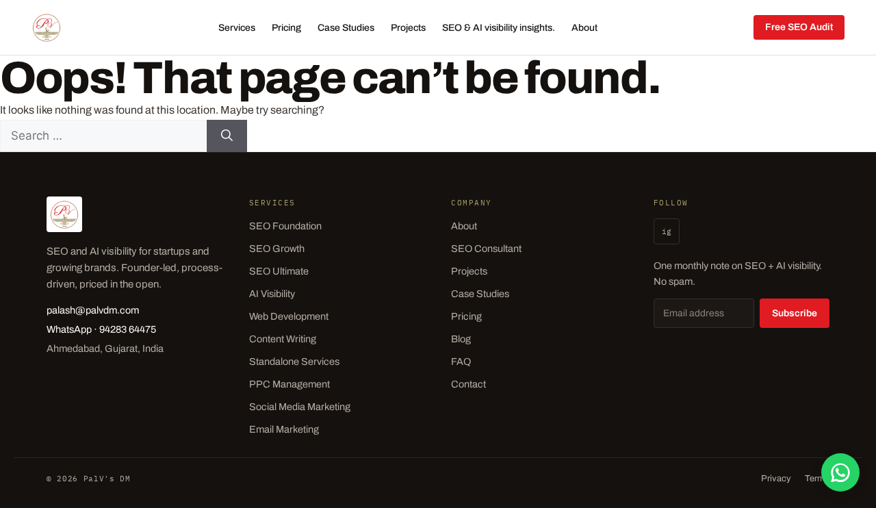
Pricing (286, 28)
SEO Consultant (486, 248)
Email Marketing (284, 429)
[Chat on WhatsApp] (840, 472)
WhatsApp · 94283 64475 (101, 329)
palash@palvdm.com (93, 310)
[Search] (227, 136)
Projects (408, 28)
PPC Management (289, 384)
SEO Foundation (285, 225)
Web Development (288, 316)
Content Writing (282, 338)
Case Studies (346, 28)
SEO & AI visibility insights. (498, 28)
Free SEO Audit (799, 27)
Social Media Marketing (299, 406)
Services (236, 28)
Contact (468, 384)
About (584, 28)
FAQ (461, 361)
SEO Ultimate (279, 271)
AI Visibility (272, 293)
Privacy (776, 478)
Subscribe (794, 313)
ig (666, 231)
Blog (461, 338)
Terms (817, 478)
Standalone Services (294, 361)
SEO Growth (277, 248)
